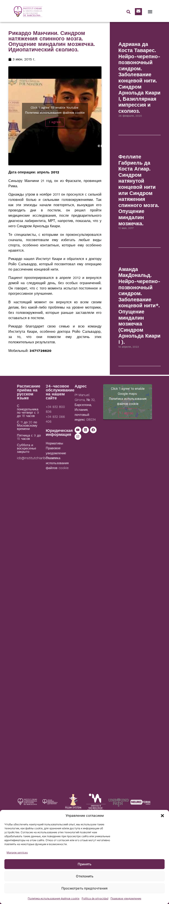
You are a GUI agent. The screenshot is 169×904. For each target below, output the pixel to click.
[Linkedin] (85, 430)
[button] (162, 815)
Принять (84, 864)
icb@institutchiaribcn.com (37, 458)
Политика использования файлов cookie (53, 898)
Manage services (17, 852)
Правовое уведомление (125, 898)
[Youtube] (78, 430)
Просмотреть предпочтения (84, 888)
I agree (55, 122)
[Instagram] (78, 436)
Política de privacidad (95, 898)
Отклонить (84, 876)
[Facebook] (93, 430)
